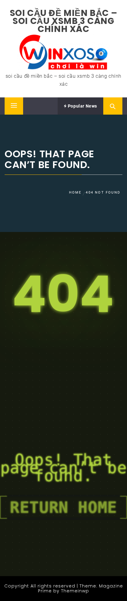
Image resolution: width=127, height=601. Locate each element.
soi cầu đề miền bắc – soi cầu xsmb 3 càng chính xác (63, 21)
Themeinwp (75, 591)
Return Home (63, 507)
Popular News (82, 106)
